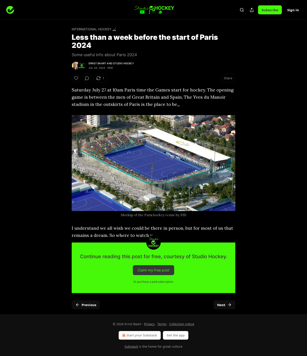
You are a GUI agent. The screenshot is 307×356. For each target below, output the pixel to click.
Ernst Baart (97, 63)
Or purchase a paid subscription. (153, 282)
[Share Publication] (251, 9)
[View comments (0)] (86, 78)
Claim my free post (153, 270)
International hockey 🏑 (94, 29)
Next (221, 305)
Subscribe (270, 10)
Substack (131, 346)
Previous (89, 305)
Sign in (293, 10)
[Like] (76, 78)
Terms (162, 324)
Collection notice (181, 324)
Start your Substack (141, 335)
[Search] (241, 9)
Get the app (176, 335)
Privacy (149, 324)
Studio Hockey (123, 63)
